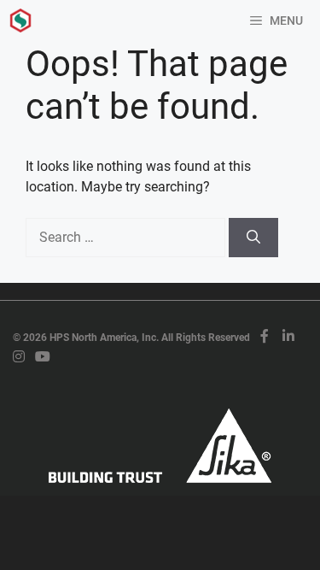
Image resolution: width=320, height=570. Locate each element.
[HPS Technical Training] (20, 20)
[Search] (253, 237)
